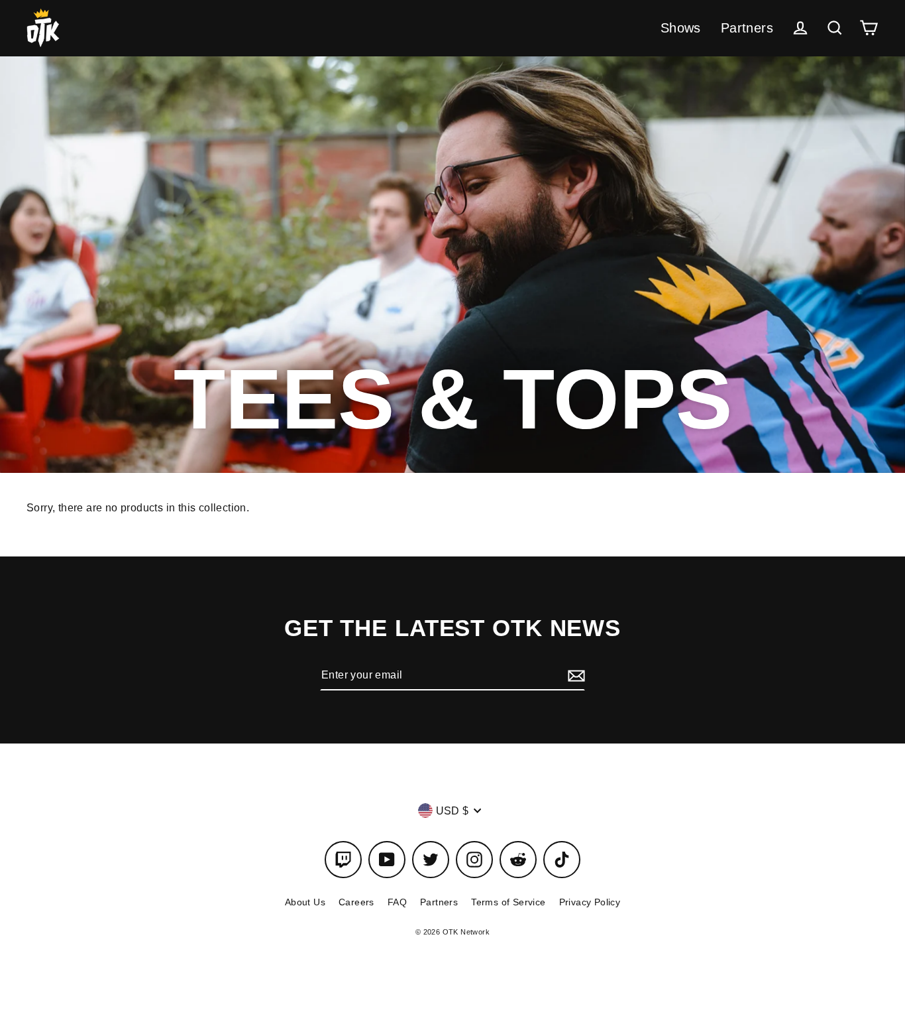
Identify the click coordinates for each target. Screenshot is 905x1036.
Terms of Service (508, 902)
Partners (747, 28)
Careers (356, 902)
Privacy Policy (590, 902)
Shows (681, 28)
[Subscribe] (574, 675)
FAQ (397, 902)
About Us (305, 902)
